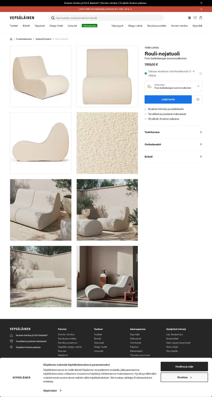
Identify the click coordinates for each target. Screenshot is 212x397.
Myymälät (134, 334)
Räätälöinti (63, 355)
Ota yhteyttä (172, 351)
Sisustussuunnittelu (67, 338)
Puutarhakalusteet (24, 38)
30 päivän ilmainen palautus (132, 2)
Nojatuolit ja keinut (44, 38)
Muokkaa (182, 377)
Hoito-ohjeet (172, 346)
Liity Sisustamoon (174, 334)
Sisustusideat (172, 338)
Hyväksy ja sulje (184, 366)
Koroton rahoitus (109, 2)
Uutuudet (98, 351)
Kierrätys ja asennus (67, 342)
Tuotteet (98, 334)
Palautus (134, 346)
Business (62, 351)
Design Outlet (100, 346)
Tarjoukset (99, 342)
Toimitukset (135, 342)
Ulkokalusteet (89, 25)
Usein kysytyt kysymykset (178, 342)
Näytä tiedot (50, 390)
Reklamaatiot (136, 351)
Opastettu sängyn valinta (69, 346)
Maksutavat (135, 338)
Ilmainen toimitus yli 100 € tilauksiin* (81, 2)
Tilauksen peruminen (140, 355)
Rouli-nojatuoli (61, 38)
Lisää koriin (168, 99)
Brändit (97, 338)
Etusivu (11, 39)
